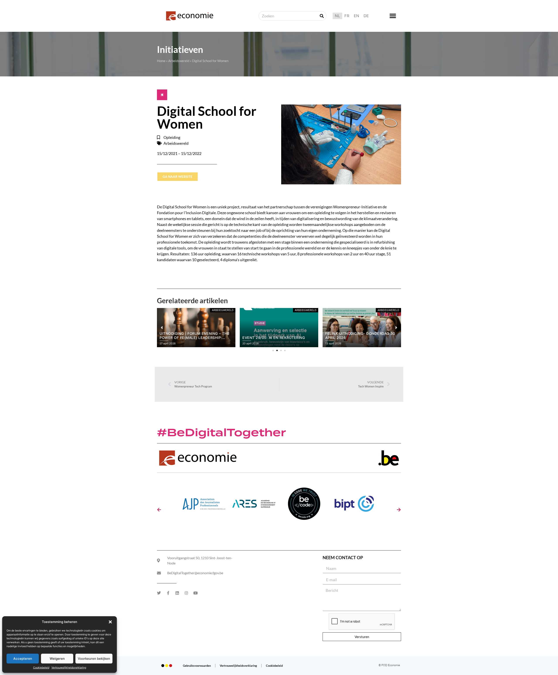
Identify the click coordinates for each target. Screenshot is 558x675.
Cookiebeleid (41, 667)
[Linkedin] (177, 593)
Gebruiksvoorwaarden (197, 665)
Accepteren (22, 658)
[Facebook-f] (168, 593)
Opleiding (171, 137)
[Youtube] (195, 593)
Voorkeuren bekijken (94, 658)
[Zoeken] (321, 16)
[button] (110, 622)
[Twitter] (159, 593)
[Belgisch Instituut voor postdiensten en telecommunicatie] (354, 505)
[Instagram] (186, 593)
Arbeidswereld (178, 61)
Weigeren (57, 658)
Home (161, 61)
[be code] (304, 505)
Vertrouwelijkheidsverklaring (68, 667)
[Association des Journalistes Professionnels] (204, 505)
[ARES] (254, 505)
